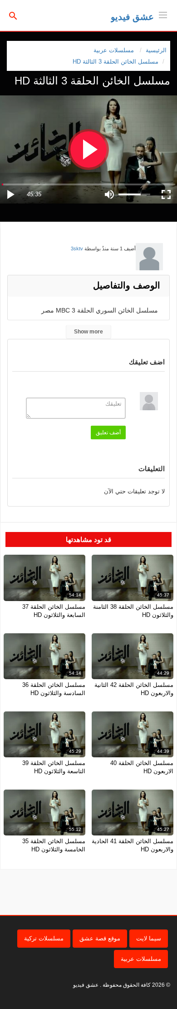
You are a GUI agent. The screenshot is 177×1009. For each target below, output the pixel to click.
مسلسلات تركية (44, 938)
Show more (88, 331)
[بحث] (13, 15)
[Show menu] (162, 14)
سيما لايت (148, 938)
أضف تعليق (108, 432)
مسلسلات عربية (141, 958)
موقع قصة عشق (99, 938)
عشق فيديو (132, 17)
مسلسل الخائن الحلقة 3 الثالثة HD (115, 61)
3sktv (77, 248)
